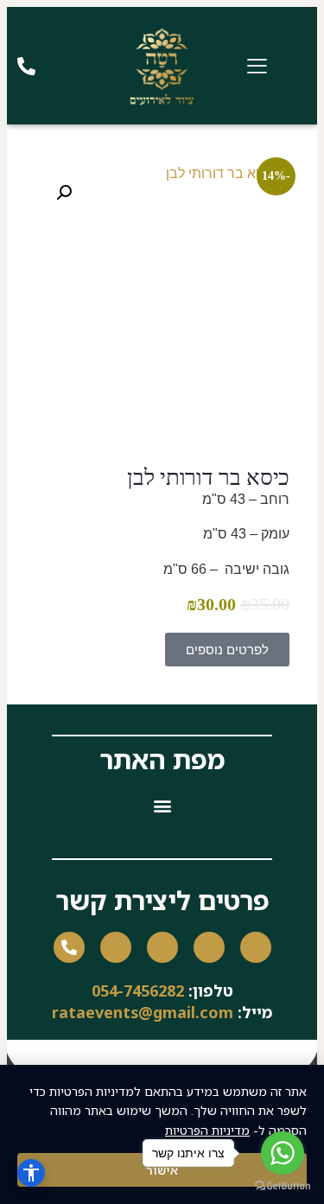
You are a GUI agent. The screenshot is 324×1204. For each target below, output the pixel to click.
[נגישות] (31, 1173)
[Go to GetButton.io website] (282, 1186)
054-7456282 (138, 990)
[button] (63, 192)
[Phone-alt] (69, 947)
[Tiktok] (162, 947)
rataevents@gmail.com (142, 1012)
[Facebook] (255, 947)
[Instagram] (209, 947)
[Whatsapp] (115, 947)
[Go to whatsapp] (282, 1153)
